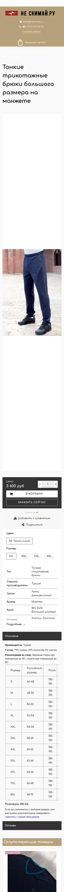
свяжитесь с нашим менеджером (22, 816)
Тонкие (16, 56)
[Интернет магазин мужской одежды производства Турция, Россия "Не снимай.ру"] (32, 12)
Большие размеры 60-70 (34, 51)
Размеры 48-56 (16, 804)
